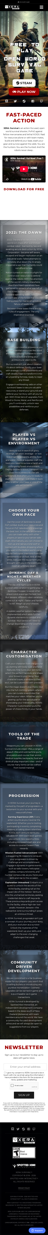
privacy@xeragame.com (26, 1106)
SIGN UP (24, 1095)
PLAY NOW (26, 92)
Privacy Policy (39, 1108)
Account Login (24, 2)
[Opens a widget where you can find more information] (37, 1231)
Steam (25, 83)
